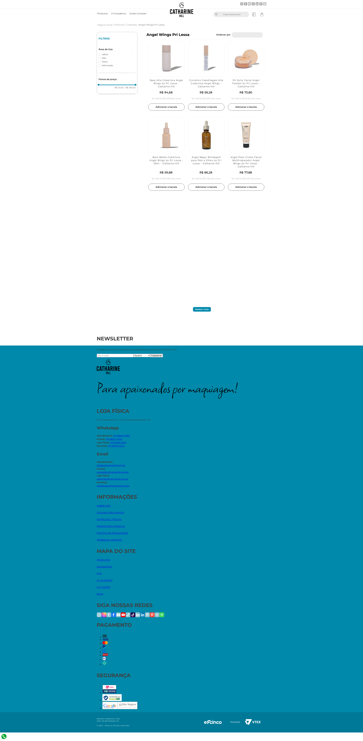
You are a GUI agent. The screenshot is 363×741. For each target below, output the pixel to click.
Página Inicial (104, 25)
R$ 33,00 (119, 87)
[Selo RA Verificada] (112, 700)
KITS (99, 573)
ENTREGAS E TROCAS (109, 519)
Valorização (107, 65)
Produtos (119, 24)
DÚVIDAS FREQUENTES (110, 512)
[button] (117, 49)
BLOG (100, 594)
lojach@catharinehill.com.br (112, 479)
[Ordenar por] (247, 35)
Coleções (131, 24)
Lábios (105, 54)
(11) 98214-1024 (114, 439)
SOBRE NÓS (104, 506)
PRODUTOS (103, 560)
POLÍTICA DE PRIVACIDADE (112, 533)
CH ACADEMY (105, 580)
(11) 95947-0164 (121, 435)
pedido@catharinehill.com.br (113, 485)
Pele (104, 58)
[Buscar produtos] (217, 14)
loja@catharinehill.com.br (111, 465)
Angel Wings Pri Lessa (152, 24)
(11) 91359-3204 (118, 442)
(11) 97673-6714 (116, 446)
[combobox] (231, 14)
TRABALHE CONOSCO (109, 540)
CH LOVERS (103, 587)
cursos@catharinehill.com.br (113, 472)
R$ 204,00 (130, 87)
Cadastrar (156, 355)
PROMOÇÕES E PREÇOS (111, 526)
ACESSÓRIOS (104, 566)
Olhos (105, 61)
